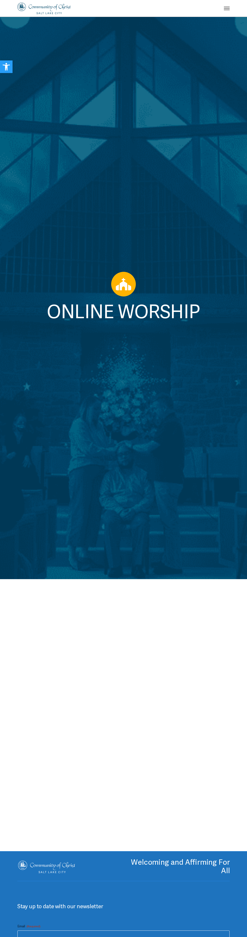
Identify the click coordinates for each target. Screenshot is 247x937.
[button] (6, 66)
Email (29, 926)
